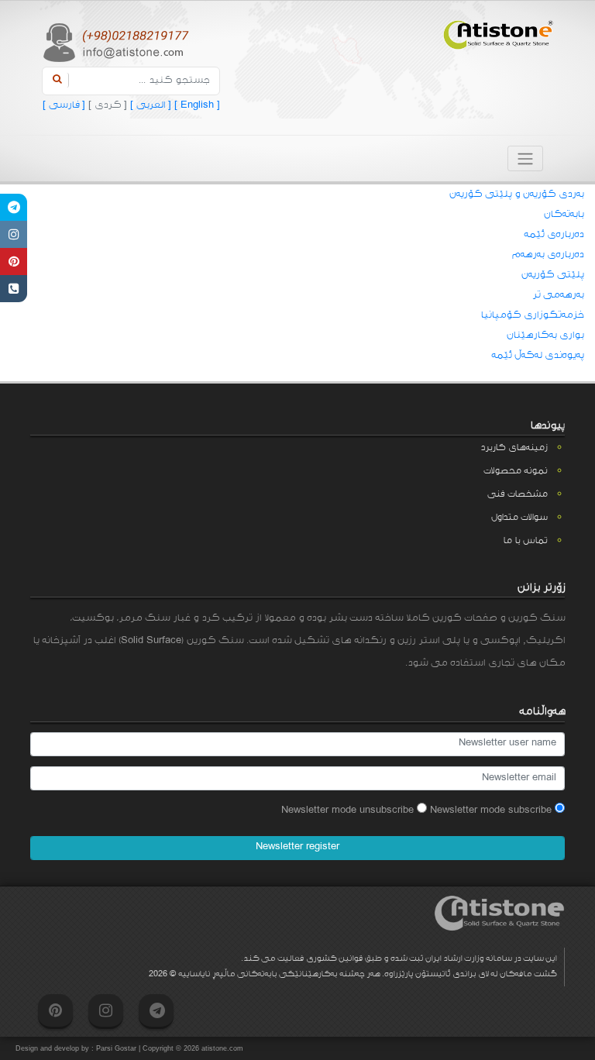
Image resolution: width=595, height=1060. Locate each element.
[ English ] (195, 105)
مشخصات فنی (517, 494)
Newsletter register (297, 847)
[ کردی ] (106, 105)
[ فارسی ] (64, 105)
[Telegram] (13, 207)
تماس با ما (525, 541)
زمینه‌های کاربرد (513, 448)
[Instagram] (13, 234)
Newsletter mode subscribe (492, 810)
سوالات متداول (519, 518)
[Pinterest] (13, 261)
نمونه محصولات (515, 471)
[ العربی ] (149, 105)
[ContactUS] (13, 288)
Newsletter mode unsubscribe (349, 810)
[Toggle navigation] (525, 158)
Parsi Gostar (116, 1048)
